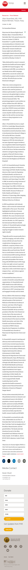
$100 (6, 500)
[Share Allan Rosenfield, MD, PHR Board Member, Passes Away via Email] (19, 461)
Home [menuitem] (5, 557)
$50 (6, 495)
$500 (6, 509)
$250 (6, 505)
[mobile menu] (25, 3)
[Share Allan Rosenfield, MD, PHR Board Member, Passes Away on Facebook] (3, 461)
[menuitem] (5, 546)
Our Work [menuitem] (10, 557)
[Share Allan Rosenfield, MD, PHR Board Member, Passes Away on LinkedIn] (14, 461)
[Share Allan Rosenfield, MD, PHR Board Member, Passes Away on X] (8, 461)
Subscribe (8, 529)
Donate (24, 10)
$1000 (6, 514)
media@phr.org (6, 477)
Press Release (14, 15)
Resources (5, 15)
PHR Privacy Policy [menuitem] (8, 566)
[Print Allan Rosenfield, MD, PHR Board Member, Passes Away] (24, 461)
